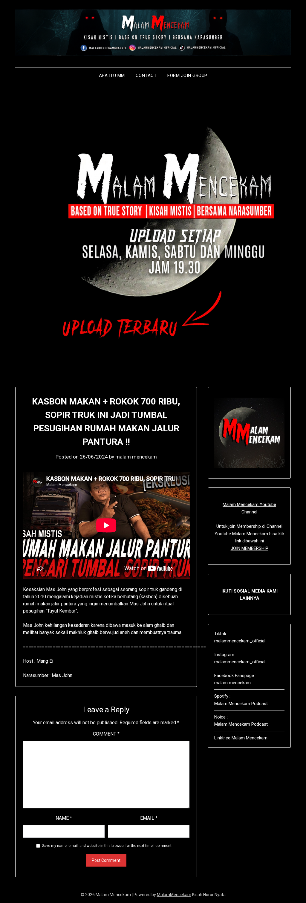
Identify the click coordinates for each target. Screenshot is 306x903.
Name (64, 818)
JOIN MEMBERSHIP (249, 548)
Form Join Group (187, 75)
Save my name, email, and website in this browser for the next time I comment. (107, 846)
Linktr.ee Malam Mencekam (240, 738)
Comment (106, 734)
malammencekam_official (239, 641)
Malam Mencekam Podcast (241, 703)
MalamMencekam (174, 894)
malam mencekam (136, 457)
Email (148, 818)
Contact (146, 75)
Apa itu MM (112, 75)
